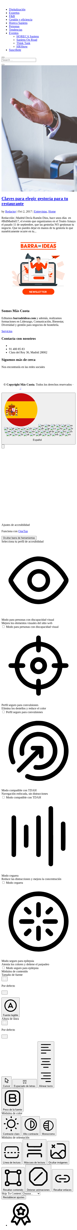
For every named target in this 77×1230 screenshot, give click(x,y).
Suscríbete (15, 49)
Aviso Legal (12, 387)
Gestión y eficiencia (20, 19)
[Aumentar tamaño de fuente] (4, 979)
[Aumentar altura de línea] (4, 1022)
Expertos (14, 12)
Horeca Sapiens (18, 23)
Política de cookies (61, 387)
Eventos (14, 33)
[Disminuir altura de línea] (4, 1036)
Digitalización (17, 9)
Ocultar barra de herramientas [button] (19, 538)
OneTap (23, 531)
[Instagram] (15, 378)
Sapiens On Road (26, 39)
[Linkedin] (6, 378)
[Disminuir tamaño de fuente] (4, 992)
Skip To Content (11, 1193)
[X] (24, 378)
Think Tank (23, 43)
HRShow (22, 46)
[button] (2, 446)
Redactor (10, 211)
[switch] (29, 626)
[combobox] (38, 418)
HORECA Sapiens (27, 36)
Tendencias (15, 29)
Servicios (6, 331)
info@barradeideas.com (23, 345)
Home (52, 211)
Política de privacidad (34, 387)
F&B (12, 16)
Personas (14, 26)
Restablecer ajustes (13, 1197)
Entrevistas (40, 211)
